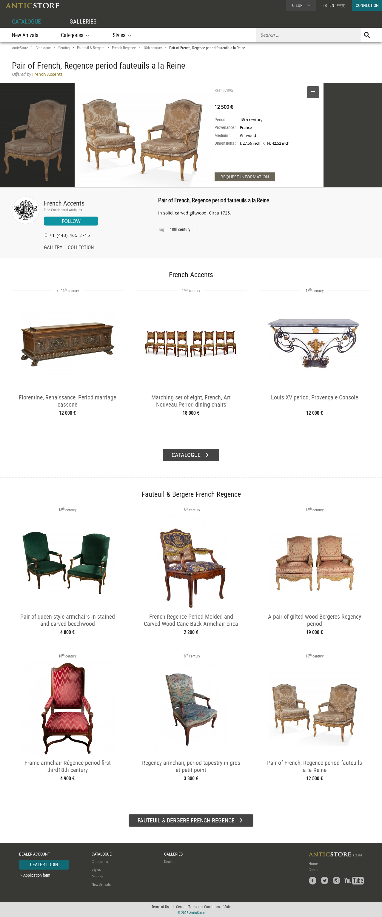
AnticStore (20, 47)
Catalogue (43, 47)
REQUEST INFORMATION (245, 177)
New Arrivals (25, 34)
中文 (341, 5)
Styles (96, 869)
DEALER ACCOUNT (34, 854)
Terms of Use (161, 906)
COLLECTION (81, 248)
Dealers (169, 861)
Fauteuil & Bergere (90, 47)
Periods (97, 876)
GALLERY (53, 248)
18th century (152, 47)
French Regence (124, 47)
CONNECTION (367, 5)
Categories (100, 861)
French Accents (64, 203)
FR (325, 5)
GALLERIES (83, 21)
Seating (64, 47)
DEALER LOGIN (44, 864)
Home (313, 863)
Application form (36, 875)
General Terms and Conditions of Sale (203, 906)
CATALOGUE (26, 21)
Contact (315, 869)
